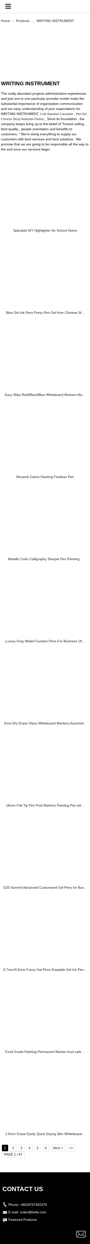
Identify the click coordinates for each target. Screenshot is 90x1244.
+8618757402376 (33, 1205)
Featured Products (22, 1220)
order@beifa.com (33, 1212)
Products (23, 21)
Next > (58, 1148)
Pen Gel (81, 114)
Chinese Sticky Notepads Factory (22, 119)
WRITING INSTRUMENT (55, 21)
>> (71, 1148)
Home (5, 21)
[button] (8, 6)
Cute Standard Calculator (56, 114)
